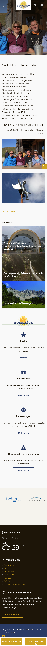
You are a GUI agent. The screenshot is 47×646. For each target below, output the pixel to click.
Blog (6, 568)
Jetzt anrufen (35, 641)
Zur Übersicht (8, 211)
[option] (23, 27)
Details (23, 357)
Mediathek (9, 571)
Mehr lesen (23, 395)
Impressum (9, 574)
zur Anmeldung (12, 614)
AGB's (7, 581)
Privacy (7, 578)
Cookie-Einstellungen (14, 584)
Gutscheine (9, 565)
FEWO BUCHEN (9, 641)
